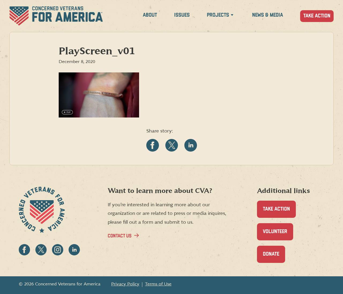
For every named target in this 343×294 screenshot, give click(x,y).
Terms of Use (158, 284)
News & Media (267, 15)
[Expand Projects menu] (232, 16)
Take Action (316, 16)
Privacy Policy (125, 284)
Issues (182, 15)
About (150, 15)
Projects (218, 15)
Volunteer (278, 234)
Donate (274, 257)
